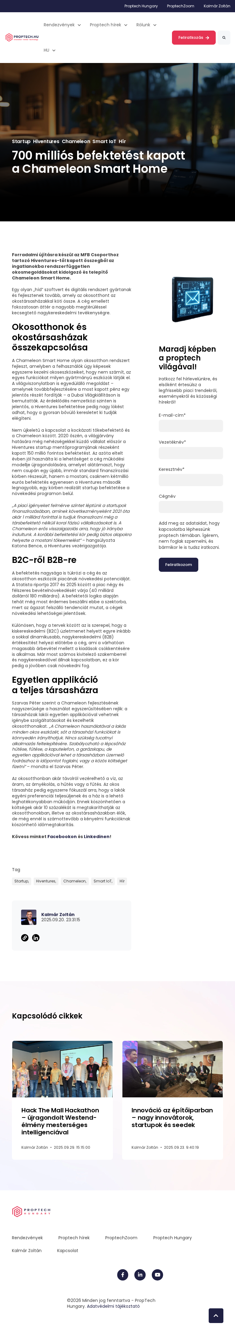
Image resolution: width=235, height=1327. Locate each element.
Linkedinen (97, 837)
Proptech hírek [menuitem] (74, 1238)
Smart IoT (104, 141)
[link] (22, 37)
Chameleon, (74, 881)
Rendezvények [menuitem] (27, 1238)
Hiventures (46, 141)
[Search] (224, 38)
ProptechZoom (181, 6)
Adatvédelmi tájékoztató (113, 1306)
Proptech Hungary (141, 6)
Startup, (21, 881)
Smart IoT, (103, 881)
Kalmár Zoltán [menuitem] (27, 1251)
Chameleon (76, 141)
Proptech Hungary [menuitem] (172, 1238)
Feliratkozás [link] (190, 37)
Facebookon (62, 837)
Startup (21, 141)
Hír (122, 141)
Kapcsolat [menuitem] (67, 1251)
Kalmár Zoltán (217, 6)
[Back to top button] (216, 1315)
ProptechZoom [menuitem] (121, 1238)
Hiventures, (46, 881)
